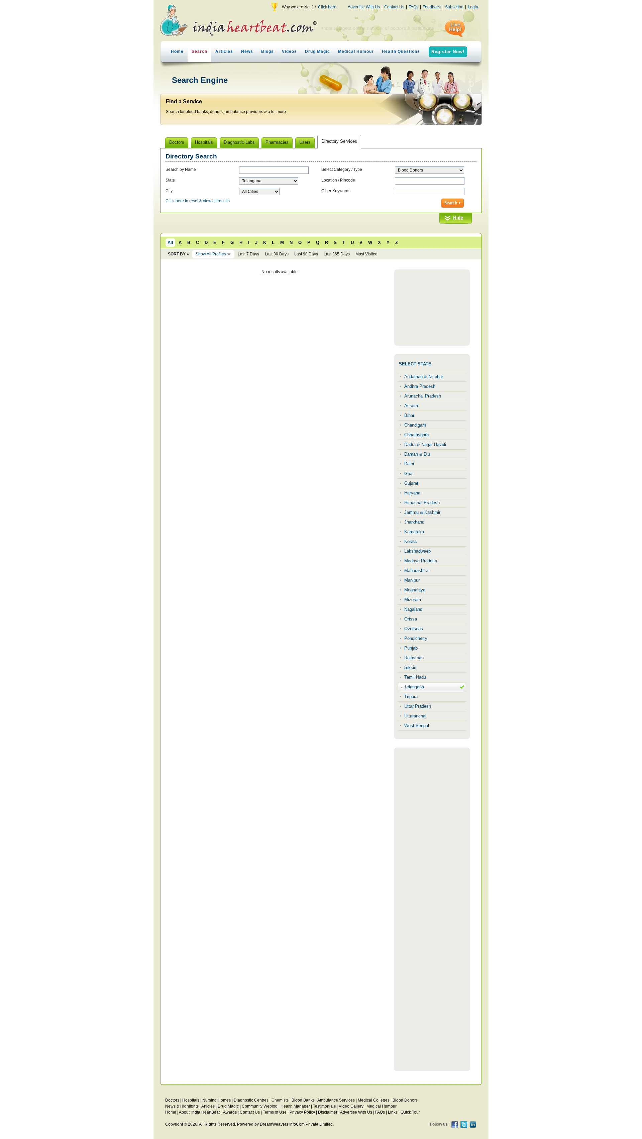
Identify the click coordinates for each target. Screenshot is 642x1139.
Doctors (172, 1100)
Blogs (267, 51)
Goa (408, 473)
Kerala (410, 541)
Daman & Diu (417, 454)
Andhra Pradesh (419, 386)
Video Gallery (351, 1106)
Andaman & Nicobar (423, 376)
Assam (411, 405)
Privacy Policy (302, 1112)
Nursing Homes (216, 1100)
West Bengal (416, 725)
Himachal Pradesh (422, 502)
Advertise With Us (364, 7)
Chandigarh (415, 425)
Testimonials (324, 1106)
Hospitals (190, 1100)
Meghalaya (414, 589)
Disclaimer (327, 1112)
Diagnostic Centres (251, 1100)
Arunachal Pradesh (422, 395)
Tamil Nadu (415, 677)
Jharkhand (414, 522)
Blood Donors (405, 1100)
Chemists (280, 1100)
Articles (224, 51)
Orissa (410, 618)
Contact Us (394, 7)
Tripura (411, 696)
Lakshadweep (417, 551)
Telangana (414, 686)
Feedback (432, 7)
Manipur (412, 580)
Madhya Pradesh (420, 560)
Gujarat (411, 483)
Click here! (327, 7)
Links (393, 1112)
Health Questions (401, 51)
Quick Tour (410, 1112)
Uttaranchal (415, 715)
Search (199, 51)
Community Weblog (260, 1106)
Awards (230, 1112)
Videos (289, 51)
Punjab (411, 648)
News (247, 51)
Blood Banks (303, 1100)
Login (473, 7)
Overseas (413, 628)
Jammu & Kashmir (422, 512)
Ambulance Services (336, 1100)
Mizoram (412, 599)
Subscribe (454, 7)
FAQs (413, 7)
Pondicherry (415, 638)
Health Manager (295, 1106)
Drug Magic (317, 51)
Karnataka (414, 531)
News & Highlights (182, 1106)
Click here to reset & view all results (198, 201)
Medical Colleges (374, 1100)
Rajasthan (414, 657)
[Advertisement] (432, 307)
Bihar (409, 415)
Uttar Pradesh (417, 706)
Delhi (409, 463)
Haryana (412, 492)
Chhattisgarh (416, 434)
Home (177, 51)
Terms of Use (275, 1112)
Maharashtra (416, 570)
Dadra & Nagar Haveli (425, 444)
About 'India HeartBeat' (199, 1112)
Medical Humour (356, 51)
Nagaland (413, 609)
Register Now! (447, 51)
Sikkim (411, 667)
